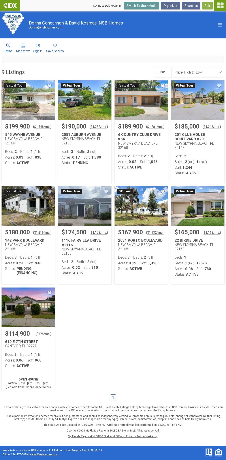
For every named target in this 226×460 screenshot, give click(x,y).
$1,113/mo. (212, 232)
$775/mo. (43, 334)
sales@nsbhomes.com (44, 454)
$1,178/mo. (99, 232)
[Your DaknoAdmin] (10, 5)
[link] (8, 49)
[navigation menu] (220, 5)
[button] (23, 49)
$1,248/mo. (212, 127)
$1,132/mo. (155, 232)
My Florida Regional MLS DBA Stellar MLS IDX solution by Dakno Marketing (113, 436)
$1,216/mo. (42, 232)
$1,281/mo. (155, 127)
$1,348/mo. (42, 127)
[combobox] (196, 72)
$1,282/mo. (99, 127)
